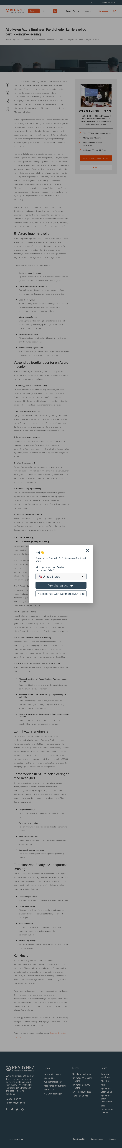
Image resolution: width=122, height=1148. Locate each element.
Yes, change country (61, 585)
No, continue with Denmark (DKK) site (61, 593)
